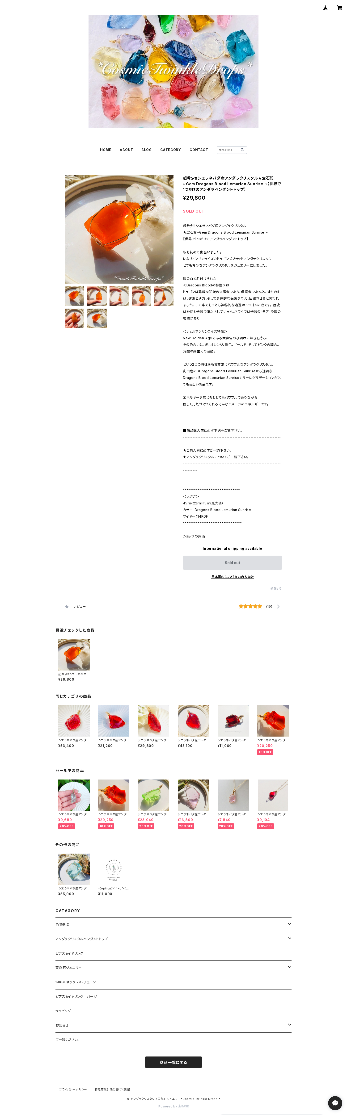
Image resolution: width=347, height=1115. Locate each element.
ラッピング (63, 1011)
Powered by (168, 1106)
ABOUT (126, 150)
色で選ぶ (62, 924)
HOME (105, 150)
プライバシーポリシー (73, 1089)
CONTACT (199, 150)
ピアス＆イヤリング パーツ (76, 996)
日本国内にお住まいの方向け (232, 577)
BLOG (146, 150)
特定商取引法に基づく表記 (112, 1089)
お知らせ (61, 1025)
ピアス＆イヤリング (69, 953)
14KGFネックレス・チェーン (75, 982)
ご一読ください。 (67, 1040)
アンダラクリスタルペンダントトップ (81, 939)
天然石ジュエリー (68, 968)
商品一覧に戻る (173, 1062)
